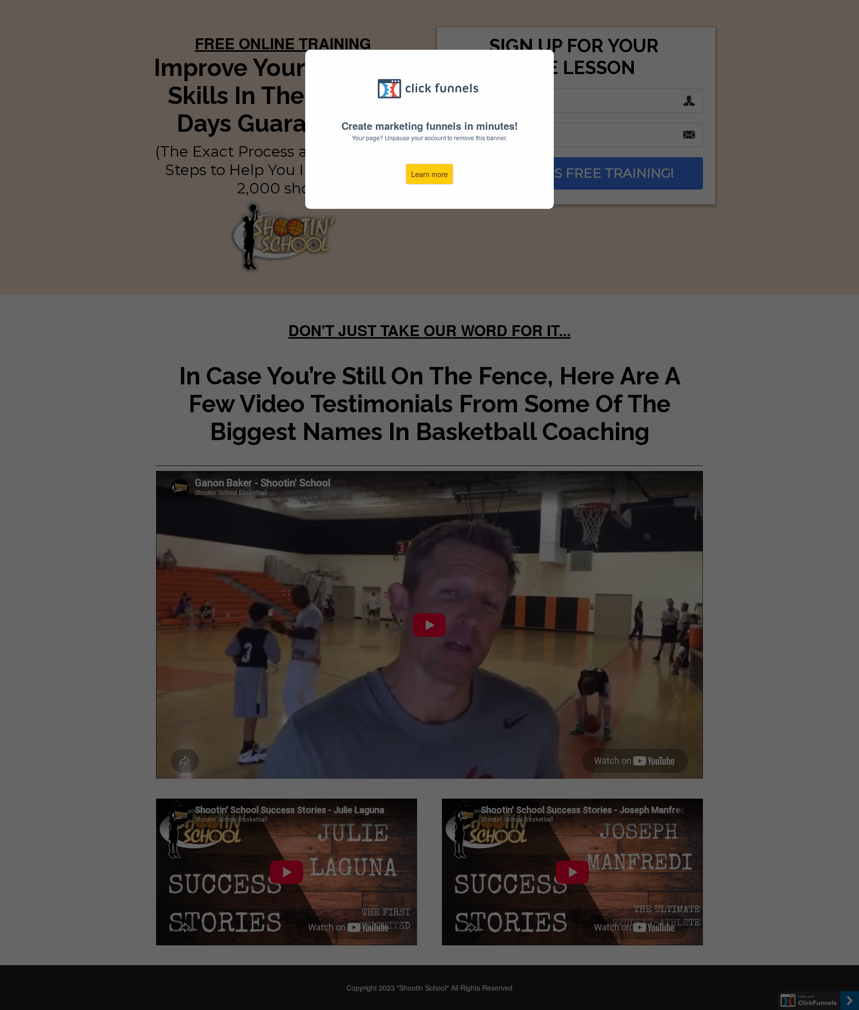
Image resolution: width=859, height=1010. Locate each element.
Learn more (429, 174)
